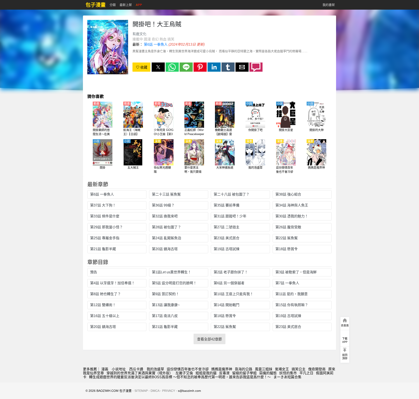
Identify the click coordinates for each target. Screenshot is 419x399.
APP (139, 5)
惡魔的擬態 (268, 373)
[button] (158, 67)
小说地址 (119, 369)
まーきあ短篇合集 (287, 377)
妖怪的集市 (288, 373)
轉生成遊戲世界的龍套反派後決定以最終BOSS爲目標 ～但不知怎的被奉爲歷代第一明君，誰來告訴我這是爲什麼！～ (180, 377)
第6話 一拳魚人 (156, 44)
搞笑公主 (299, 369)
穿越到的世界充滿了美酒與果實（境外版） (139, 373)
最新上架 (126, 5)
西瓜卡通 (136, 369)
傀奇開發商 (317, 369)
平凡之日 (306, 373)
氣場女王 (282, 369)
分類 (113, 5)
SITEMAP (141, 390)
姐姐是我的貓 (206, 373)
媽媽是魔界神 (221, 369)
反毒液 (224, 373)
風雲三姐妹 (263, 369)
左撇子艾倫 (184, 373)
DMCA (155, 390)
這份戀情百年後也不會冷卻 (188, 369)
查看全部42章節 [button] (209, 339)
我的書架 (329, 5)
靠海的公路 (243, 369)
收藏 (143, 67)
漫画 (104, 369)
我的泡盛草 (155, 369)
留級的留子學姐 (244, 373)
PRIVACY (168, 390)
